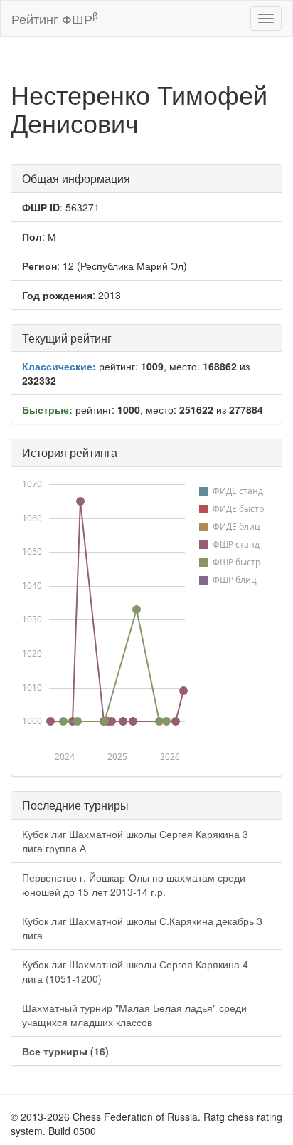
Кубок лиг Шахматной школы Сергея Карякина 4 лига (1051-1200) (135, 971)
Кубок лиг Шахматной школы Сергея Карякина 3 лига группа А (135, 841)
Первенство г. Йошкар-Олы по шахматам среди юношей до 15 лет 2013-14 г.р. (133, 884)
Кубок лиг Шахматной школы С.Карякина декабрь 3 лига (142, 928)
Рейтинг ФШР (54, 18)
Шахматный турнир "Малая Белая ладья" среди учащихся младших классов (134, 1014)
